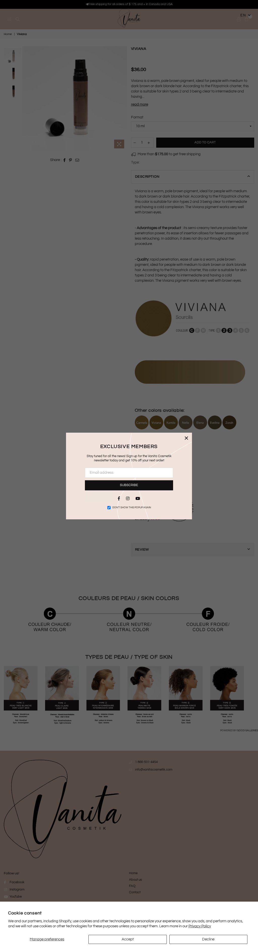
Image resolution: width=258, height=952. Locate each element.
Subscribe (129, 485)
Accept (128, 939)
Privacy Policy (199, 926)
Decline (208, 939)
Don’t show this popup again (131, 507)
